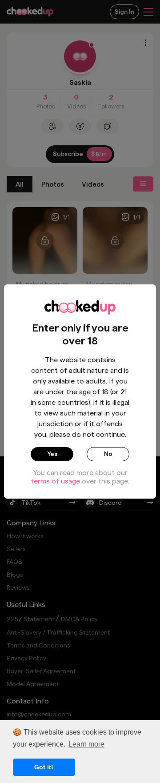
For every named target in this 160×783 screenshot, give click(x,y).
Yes (52, 453)
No (108, 453)
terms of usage (55, 481)
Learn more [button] (86, 744)
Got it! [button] (43, 767)
